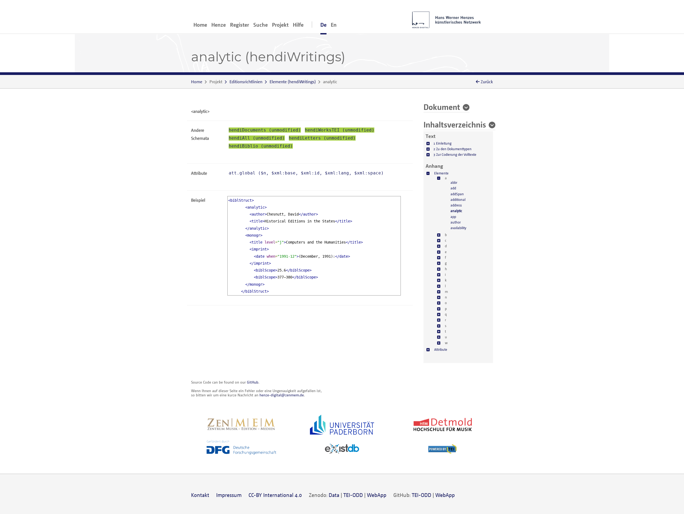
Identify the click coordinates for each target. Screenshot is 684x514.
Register (239, 24)
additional (457, 199)
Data (334, 495)
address (456, 205)
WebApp (376, 495)
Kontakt (200, 495)
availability (458, 228)
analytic (456, 211)
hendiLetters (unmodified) (322, 138)
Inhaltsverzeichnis (454, 124)
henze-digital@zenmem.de (281, 395)
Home (200, 24)
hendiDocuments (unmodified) (265, 130)
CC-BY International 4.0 (275, 495)
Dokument (441, 107)
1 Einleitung (442, 143)
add (453, 188)
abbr (453, 182)
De (323, 24)
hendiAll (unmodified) (257, 138)
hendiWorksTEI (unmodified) (339, 130)
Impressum (229, 495)
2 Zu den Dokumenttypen (452, 149)
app (453, 216)
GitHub (252, 382)
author (455, 222)
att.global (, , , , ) (306, 173)
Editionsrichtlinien (246, 81)
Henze (218, 24)
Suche (260, 24)
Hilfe (298, 24)
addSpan (457, 194)
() (293, 81)
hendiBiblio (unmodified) (261, 146)
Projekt (280, 24)
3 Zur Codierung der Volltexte (454, 154)
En (334, 24)
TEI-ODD (353, 495)
